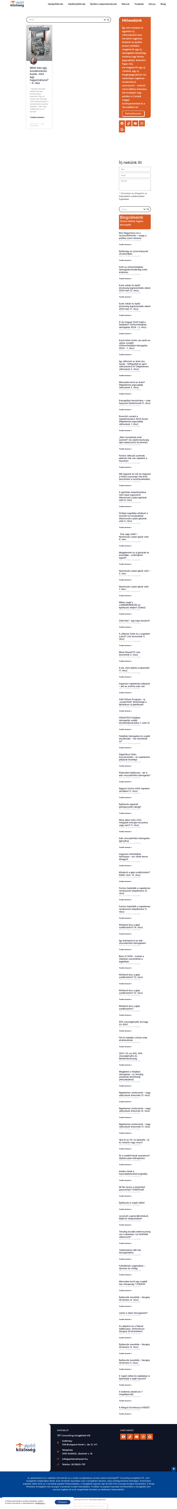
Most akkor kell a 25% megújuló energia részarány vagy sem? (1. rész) (133, 822)
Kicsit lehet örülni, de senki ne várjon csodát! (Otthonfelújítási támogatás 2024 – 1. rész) (134, 344)
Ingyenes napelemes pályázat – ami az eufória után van (134, 685)
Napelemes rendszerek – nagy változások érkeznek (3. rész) (135, 1094)
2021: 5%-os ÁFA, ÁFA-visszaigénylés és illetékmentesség (131, 1056)
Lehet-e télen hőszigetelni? (133, 1313)
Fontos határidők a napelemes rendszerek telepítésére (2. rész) (134, 891)
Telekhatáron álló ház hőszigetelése (130, 1251)
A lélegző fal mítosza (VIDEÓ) (134, 1407)
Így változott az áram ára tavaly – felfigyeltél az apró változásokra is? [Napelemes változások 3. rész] (134, 365)
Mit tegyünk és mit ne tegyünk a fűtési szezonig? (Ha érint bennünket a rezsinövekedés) (135, 476)
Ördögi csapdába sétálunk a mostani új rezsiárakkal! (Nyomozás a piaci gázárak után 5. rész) (133, 517)
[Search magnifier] (108, 19)
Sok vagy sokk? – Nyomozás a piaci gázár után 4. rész (134, 537)
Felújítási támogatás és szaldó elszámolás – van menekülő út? (134, 739)
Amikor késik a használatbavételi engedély (133, 1172)
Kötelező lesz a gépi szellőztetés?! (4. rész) (131, 926)
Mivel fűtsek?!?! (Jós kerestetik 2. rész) (129, 653)
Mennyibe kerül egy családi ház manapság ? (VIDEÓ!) (133, 1282)
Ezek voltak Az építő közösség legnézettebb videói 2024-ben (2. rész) (134, 288)
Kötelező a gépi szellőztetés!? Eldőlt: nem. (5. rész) (134, 873)
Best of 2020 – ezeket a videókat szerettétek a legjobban (131, 959)
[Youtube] (135, 123)
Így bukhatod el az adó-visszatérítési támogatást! (132, 941)
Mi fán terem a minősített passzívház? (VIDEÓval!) (132, 1188)
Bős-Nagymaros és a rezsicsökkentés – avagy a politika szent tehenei (132, 235)
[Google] (122, 129)
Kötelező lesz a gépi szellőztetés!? (129, 1007)
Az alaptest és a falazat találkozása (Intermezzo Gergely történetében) (131, 1329)
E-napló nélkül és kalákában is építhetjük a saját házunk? (134, 1377)
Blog (163, 4)
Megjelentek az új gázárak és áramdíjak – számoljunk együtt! (134, 555)
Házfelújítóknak (76, 4)
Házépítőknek (55, 4)
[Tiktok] (129, 123)
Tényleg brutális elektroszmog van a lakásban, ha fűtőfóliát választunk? (135, 1234)
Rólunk (126, 4)
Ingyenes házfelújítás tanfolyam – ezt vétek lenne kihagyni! (133, 856)
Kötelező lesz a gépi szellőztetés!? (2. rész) (131, 991)
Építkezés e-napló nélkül (131, 1202)
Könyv (152, 4)
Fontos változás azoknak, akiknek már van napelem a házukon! (133, 458)
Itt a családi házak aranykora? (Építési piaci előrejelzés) (134, 1156)
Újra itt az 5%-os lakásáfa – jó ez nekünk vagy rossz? (134, 1141)
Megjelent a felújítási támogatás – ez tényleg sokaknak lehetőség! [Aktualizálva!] (131, 1075)
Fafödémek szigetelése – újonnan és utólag (132, 1267)
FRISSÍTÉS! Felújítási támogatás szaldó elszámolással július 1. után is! (134, 720)
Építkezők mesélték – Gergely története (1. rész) (134, 1361)
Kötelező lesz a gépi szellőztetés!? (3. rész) (131, 976)
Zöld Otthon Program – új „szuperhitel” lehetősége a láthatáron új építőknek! (133, 702)
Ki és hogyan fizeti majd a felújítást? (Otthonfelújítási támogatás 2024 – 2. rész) (133, 324)
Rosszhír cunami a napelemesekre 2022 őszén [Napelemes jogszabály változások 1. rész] (133, 420)
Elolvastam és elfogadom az (133, 196)
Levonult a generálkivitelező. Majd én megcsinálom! (134, 1217)
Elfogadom (62, 1502)
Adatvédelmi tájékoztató (97, 1499)
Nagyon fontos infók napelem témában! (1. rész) (134, 789)
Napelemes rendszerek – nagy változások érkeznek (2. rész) (135, 1109)
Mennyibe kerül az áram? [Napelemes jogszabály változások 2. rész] (132, 385)
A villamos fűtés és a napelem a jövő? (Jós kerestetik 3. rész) (134, 636)
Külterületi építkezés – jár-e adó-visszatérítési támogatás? (134, 774)
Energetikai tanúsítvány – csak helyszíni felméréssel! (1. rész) (135, 401)
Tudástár (139, 4)
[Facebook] (122, 123)
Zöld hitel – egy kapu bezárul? (134, 620)
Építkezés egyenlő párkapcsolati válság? (130, 805)
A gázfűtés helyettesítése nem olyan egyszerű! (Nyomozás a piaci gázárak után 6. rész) (133, 496)
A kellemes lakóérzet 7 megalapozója (131, 1393)
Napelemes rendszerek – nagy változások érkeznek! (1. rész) (135, 1125)
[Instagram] (142, 123)
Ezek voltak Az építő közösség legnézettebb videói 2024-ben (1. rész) (134, 306)
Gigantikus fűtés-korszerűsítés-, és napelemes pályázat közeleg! (134, 757)
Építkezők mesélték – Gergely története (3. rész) (134, 1298)
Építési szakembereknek (103, 4)
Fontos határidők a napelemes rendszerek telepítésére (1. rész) (134, 909)
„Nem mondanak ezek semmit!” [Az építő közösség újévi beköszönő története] (134, 440)
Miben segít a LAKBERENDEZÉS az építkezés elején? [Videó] (132, 605)
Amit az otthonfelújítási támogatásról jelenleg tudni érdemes (133, 269)
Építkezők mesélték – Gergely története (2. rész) (134, 1345)
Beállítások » (40, 1503)
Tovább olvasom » (37, 117)
